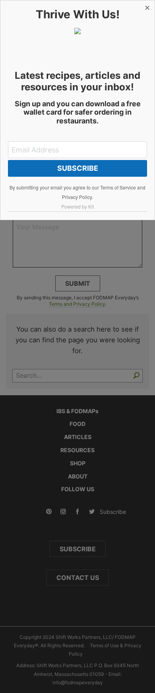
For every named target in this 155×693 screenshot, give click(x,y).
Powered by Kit (77, 206)
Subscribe (77, 168)
